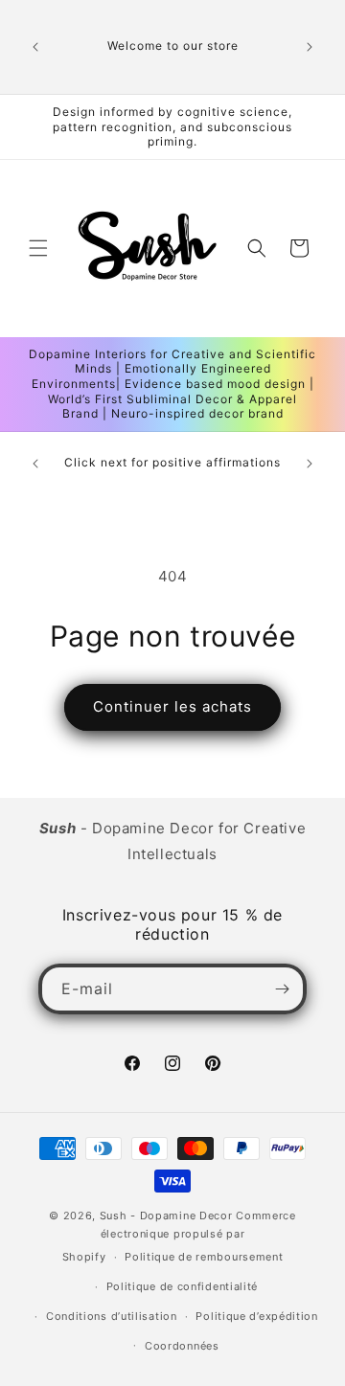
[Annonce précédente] (35, 47)
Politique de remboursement (204, 1256)
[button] (38, 248)
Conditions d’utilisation (111, 1316)
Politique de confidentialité (182, 1286)
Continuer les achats (172, 706)
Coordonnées (182, 1345)
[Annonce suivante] (309, 47)
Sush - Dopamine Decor (166, 1215)
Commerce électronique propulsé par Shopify (179, 1236)
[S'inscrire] (282, 989)
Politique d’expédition (256, 1316)
